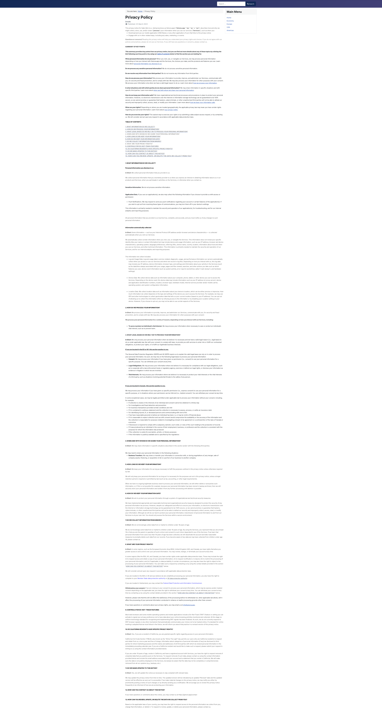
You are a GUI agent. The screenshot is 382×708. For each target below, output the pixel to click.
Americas (230, 30)
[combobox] (231, 4)
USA (228, 27)
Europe (229, 24)
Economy (230, 21)
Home (229, 18)
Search (251, 4)
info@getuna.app (189, 605)
